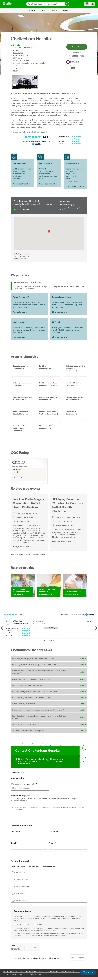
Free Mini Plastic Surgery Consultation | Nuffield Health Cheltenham (28, 503)
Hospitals (32, 10)
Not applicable (21, 900)
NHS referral (20, 893)
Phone (39, 924)
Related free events (21, 60)
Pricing (15, 71)
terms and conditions (35, 958)
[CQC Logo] (18, 464)
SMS (29, 924)
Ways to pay (18, 53)
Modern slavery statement (67, 971)
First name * (16, 831)
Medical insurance (22, 886)
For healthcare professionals (34, 971)
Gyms (43, 10)
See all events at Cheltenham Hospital (28, 555)
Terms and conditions (9, 974)
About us (5, 971)
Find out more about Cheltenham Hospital (29, 132)
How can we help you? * (21, 795)
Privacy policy (22, 974)
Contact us (17, 68)
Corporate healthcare (51, 971)
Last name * (54, 831)
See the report (17, 477)
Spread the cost (22, 879)
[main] (49, 491)
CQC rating (17, 58)
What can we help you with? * (24, 784)
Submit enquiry (77, 957)
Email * (14, 843)
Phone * (52, 843)
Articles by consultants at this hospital (29, 63)
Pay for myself (21, 872)
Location (16, 50)
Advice (65, 10)
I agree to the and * (38, 958)
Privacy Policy (60, 935)
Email (19, 924)
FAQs (15, 65)
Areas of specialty (20, 55)
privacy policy (54, 958)
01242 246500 (56, 761)
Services (54, 10)
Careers (21, 971)
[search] (47, 4)
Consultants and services (23, 47)
